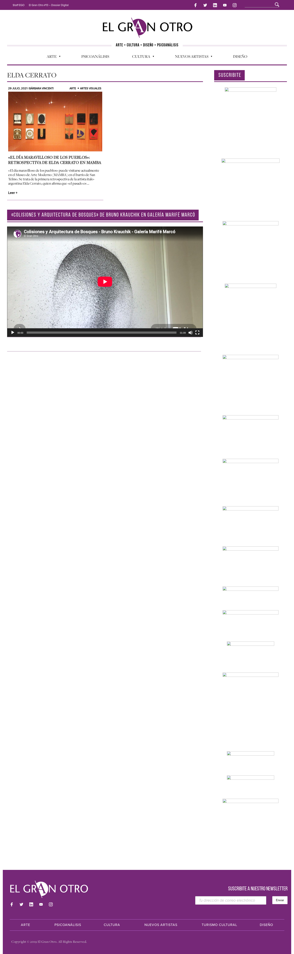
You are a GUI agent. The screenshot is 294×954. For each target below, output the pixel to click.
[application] (105, 281)
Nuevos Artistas (189, 57)
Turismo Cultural (219, 925)
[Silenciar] (190, 332)
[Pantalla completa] (197, 332)
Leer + (12, 193)
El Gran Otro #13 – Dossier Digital (49, 5)
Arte (49, 57)
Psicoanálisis (95, 56)
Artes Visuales (90, 88)
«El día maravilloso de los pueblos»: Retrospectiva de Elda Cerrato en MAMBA (54, 160)
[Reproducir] (13, 332)
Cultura (139, 57)
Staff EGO (19, 5)
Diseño (240, 56)
